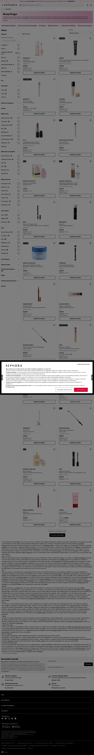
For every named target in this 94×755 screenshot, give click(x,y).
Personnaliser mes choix (64, 389)
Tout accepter (80, 389)
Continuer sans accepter (83, 364)
